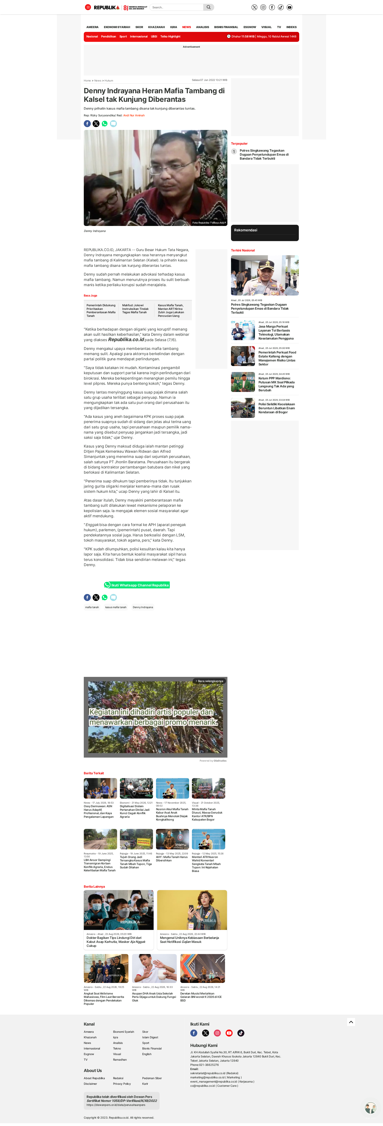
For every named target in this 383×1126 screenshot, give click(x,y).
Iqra (115, 1037)
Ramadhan (120, 1059)
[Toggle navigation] (88, 7)
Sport (123, 36)
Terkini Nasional (243, 250)
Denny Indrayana (143, 607)
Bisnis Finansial (226, 27)
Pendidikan (108, 36)
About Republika (94, 1078)
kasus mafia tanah (115, 607)
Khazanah (90, 1037)
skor (139, 27)
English (146, 1054)
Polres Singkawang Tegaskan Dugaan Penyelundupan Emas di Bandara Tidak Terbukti (264, 154)
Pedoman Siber (152, 1078)
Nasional (92, 36)
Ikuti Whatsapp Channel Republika (140, 585)
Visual (117, 1054)
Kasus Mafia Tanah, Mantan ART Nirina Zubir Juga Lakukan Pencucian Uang (171, 310)
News (97, 80)
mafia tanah (92, 607)
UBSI (154, 36)
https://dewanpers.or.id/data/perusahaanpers (116, 1104)
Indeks (291, 27)
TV (279, 27)
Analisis (118, 1043)
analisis (202, 27)
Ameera (89, 1031)
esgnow (250, 27)
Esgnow (89, 1054)
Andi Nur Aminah (134, 115)
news (186, 27)
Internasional (139, 36)
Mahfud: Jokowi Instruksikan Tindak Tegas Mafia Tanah (135, 308)
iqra (173, 27)
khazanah (156, 27)
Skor (145, 1031)
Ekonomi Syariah (117, 27)
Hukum (109, 80)
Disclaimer (90, 1083)
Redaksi (118, 1078)
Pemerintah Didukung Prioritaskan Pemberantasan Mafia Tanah (101, 310)
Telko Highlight (170, 36)
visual (266, 27)
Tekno (117, 1048)
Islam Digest (150, 1037)
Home (87, 80)
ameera (92, 27)
